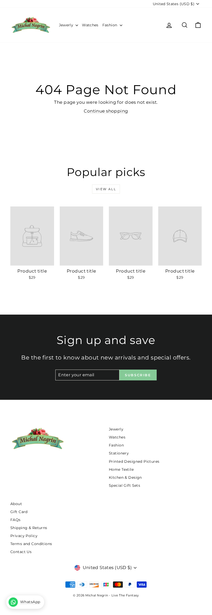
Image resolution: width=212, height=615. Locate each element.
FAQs (15, 519)
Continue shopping (106, 111)
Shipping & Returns (28, 527)
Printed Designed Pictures (134, 461)
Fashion (110, 25)
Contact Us (21, 551)
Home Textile (121, 469)
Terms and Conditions (31, 543)
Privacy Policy (23, 535)
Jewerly (66, 25)
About (16, 503)
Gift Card (19, 511)
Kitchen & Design (125, 477)
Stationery (119, 453)
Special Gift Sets (124, 485)
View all (106, 189)
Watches (90, 25)
